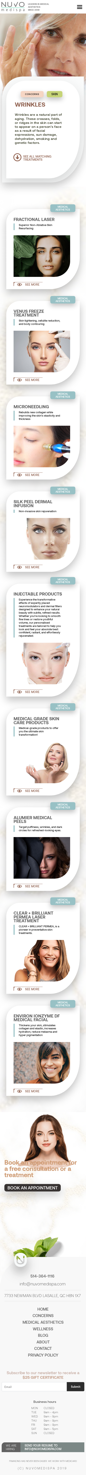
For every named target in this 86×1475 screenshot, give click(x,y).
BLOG (43, 1335)
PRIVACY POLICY (43, 1355)
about (43, 1341)
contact (43, 1348)
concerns (43, 1315)
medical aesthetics (43, 1322)
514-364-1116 (42, 1276)
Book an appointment (33, 1187)
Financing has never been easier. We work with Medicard (43, 1461)
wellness (43, 1328)
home (43, 1309)
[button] (79, 7)
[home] (13, 7)
